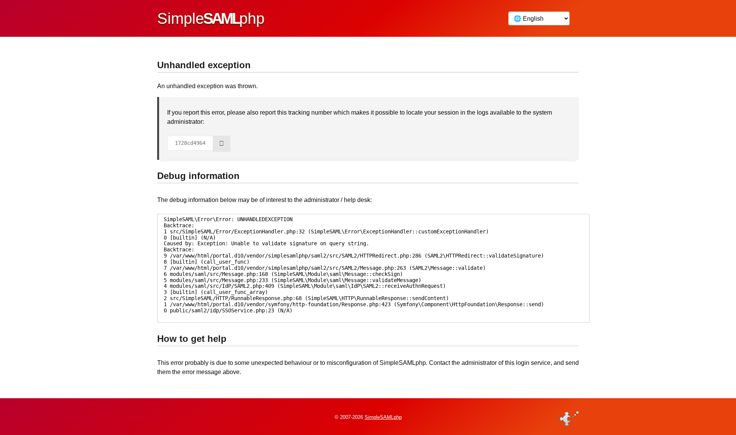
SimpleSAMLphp (383, 417)
